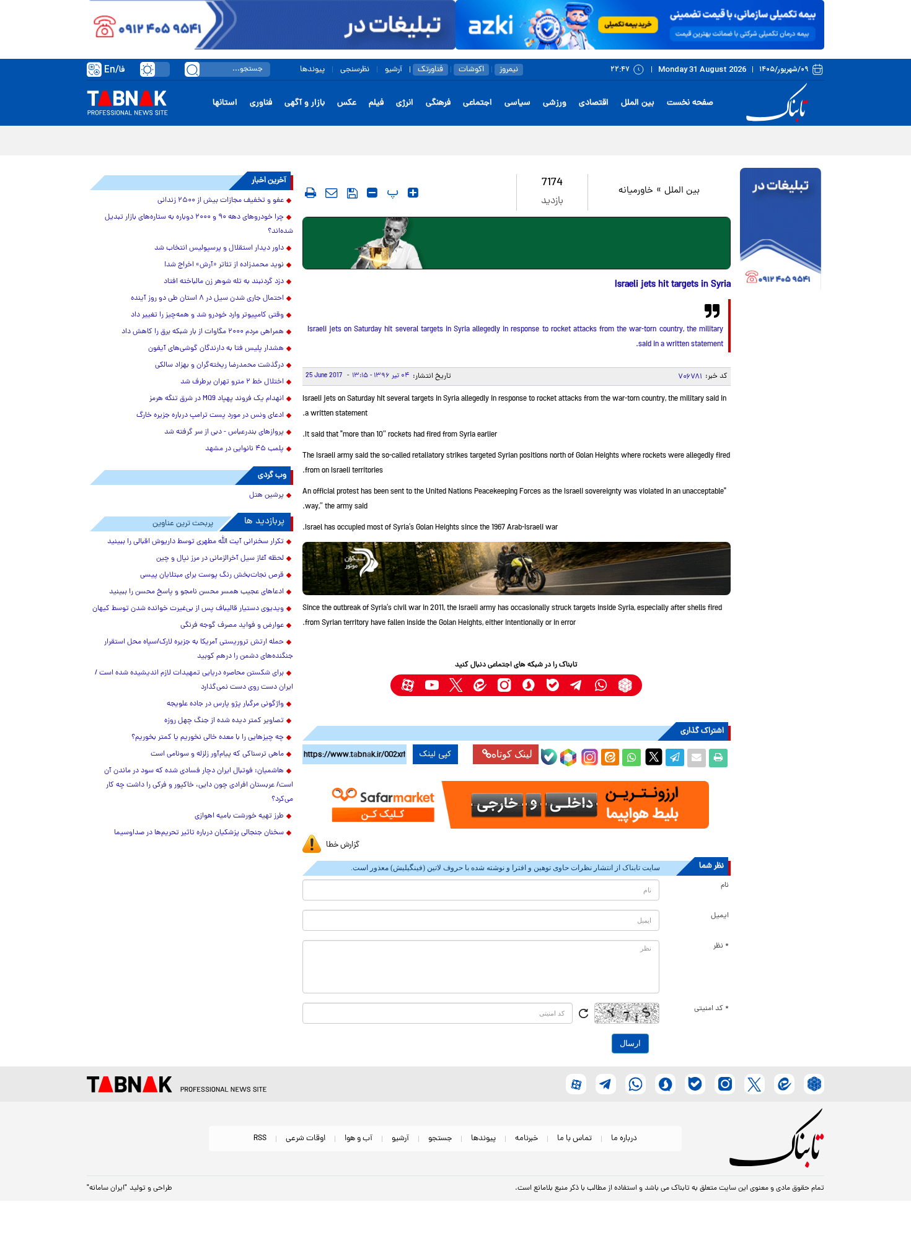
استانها (225, 103)
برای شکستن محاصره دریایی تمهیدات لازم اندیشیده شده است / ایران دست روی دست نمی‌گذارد (194, 680)
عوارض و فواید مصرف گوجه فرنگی (232, 625)
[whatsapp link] (601, 685)
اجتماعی (477, 103)
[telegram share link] (675, 758)
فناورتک (430, 70)
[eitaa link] (480, 685)
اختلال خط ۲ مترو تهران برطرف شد (232, 382)
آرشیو (393, 70)
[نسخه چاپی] (718, 758)
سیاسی (517, 103)
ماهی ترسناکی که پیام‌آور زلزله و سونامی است (217, 754)
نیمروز (509, 70)
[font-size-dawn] (372, 192)
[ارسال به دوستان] (696, 758)
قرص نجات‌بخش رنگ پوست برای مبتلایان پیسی (212, 575)
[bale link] (552, 685)
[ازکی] (639, 25)
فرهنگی (438, 103)
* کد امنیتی (711, 1008)
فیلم (376, 103)
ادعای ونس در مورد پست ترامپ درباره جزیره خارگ (210, 415)
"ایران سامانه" (107, 1188)
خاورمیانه (635, 191)
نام (725, 885)
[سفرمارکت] (516, 805)
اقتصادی (594, 103)
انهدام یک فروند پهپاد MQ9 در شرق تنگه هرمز (216, 398)
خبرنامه (526, 1138)
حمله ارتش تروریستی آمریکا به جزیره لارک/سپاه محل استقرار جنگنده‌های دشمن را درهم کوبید (198, 649)
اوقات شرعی (305, 1138)
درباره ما (624, 1138)
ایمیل (720, 916)
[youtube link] (431, 685)
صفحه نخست (690, 103)
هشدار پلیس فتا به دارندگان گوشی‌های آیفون (216, 348)
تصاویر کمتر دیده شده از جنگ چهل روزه (224, 720)
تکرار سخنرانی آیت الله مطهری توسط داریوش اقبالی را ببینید (195, 541)
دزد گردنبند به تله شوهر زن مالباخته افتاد (224, 281)
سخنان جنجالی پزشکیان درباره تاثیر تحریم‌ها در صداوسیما (199, 833)
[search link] (192, 69)
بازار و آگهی (304, 103)
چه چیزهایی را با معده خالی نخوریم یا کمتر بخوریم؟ (207, 737)
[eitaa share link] (610, 758)
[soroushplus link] (528, 685)
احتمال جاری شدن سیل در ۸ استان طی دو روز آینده (207, 298)
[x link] (456, 685)
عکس (346, 103)
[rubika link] (625, 685)
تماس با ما (574, 1138)
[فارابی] (516, 243)
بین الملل (637, 103)
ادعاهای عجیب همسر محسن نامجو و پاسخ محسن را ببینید (196, 592)
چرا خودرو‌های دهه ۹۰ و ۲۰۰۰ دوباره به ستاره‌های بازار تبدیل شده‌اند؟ (199, 224)
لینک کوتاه (511, 754)
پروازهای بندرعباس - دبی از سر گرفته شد (224, 432)
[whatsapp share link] (631, 758)
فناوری (261, 103)
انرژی (404, 103)
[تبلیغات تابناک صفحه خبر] (780, 230)
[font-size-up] (413, 192)
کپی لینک (435, 754)
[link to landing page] (779, 103)
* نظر (721, 946)
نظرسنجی (354, 70)
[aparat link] (407, 685)
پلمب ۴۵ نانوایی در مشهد (244, 449)
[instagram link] (504, 685)
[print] (310, 192)
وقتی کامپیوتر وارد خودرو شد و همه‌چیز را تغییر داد (207, 315)
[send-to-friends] (331, 192)
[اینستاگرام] (588, 755)
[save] (352, 193)
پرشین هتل (266, 495)
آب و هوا (358, 1138)
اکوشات (471, 70)
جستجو (440, 1138)
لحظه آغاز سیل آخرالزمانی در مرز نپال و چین (220, 558)
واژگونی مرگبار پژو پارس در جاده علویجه (225, 704)
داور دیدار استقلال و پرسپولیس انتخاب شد (219, 248)
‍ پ (391, 193)
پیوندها (312, 70)
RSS (259, 1138)
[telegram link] (576, 685)
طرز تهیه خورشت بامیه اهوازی (239, 816)
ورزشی (554, 103)
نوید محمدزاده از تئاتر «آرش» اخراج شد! (224, 265)
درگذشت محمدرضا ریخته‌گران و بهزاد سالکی (219, 365)
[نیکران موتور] (516, 568)
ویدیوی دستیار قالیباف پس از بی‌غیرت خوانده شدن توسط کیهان (188, 608)
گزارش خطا (342, 845)
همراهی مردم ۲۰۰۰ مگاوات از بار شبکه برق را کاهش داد (202, 332)
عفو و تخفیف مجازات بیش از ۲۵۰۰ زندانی (220, 200)
